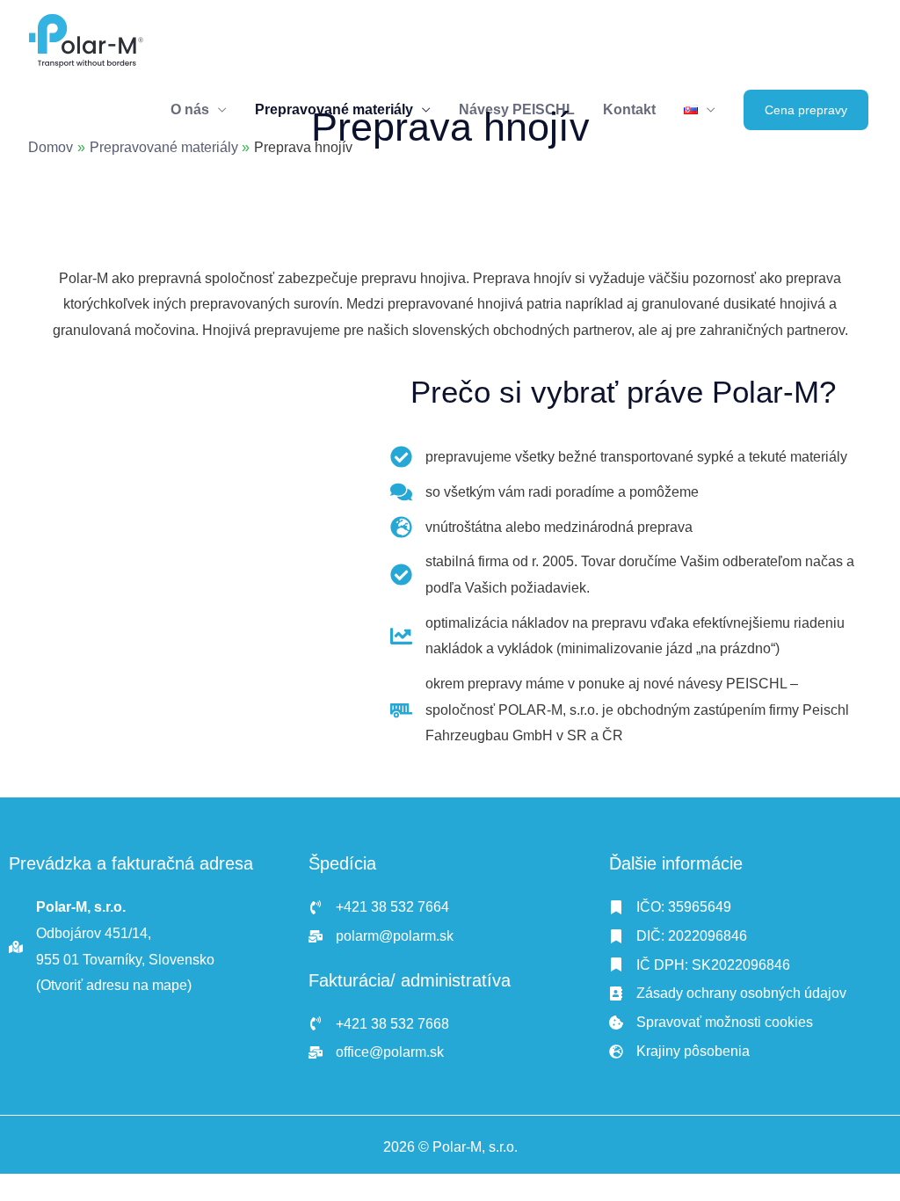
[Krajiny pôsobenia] (679, 1051)
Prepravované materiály (334, 109)
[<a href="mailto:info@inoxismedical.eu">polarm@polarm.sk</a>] (381, 936)
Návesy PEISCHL (517, 109)
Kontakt (629, 109)
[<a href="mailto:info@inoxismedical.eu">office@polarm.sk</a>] (376, 1052)
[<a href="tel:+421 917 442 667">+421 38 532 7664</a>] (378, 907)
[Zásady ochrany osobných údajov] (727, 993)
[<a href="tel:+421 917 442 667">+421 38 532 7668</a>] (378, 1024)
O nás (190, 109)
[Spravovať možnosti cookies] (711, 1022)
